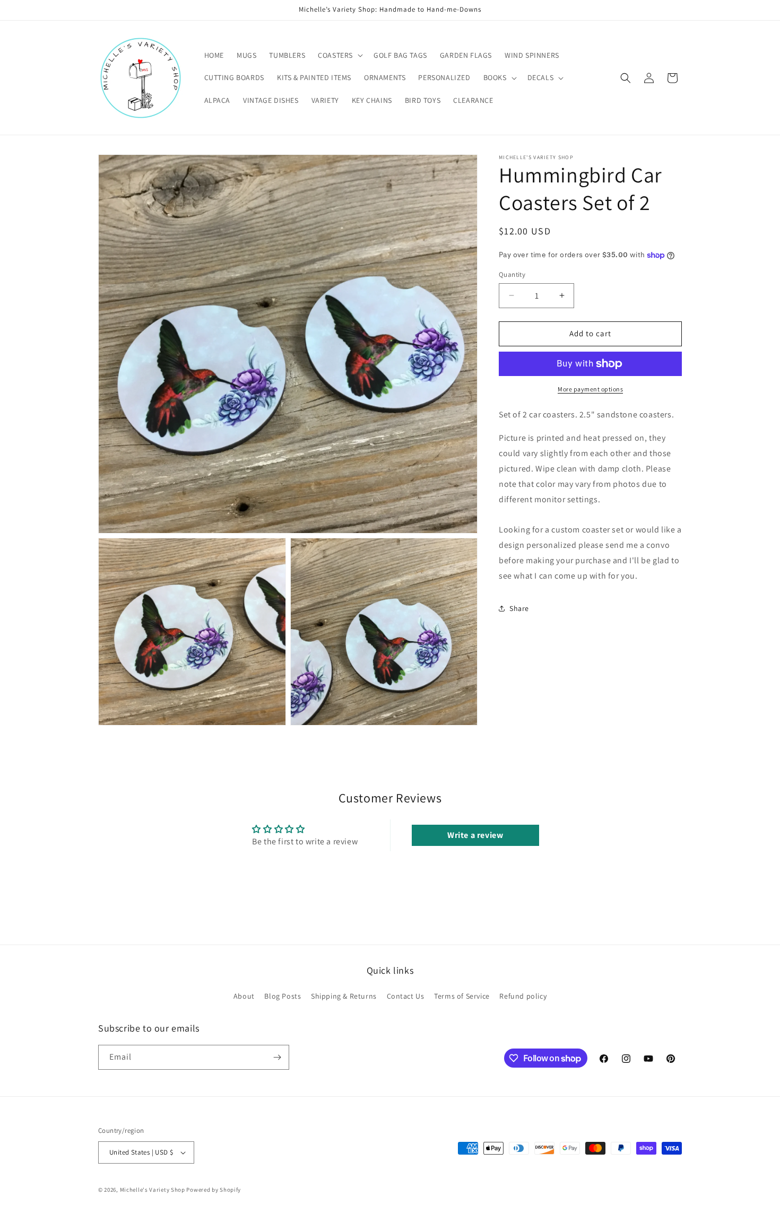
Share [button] (519, 608)
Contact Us (405, 996)
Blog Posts (282, 996)
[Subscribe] (277, 1057)
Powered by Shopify (213, 1189)
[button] (339, 55)
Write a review (475, 835)
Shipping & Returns (344, 996)
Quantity (512, 274)
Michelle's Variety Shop (152, 1189)
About (244, 996)
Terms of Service (462, 996)
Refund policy (523, 996)
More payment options (590, 389)
